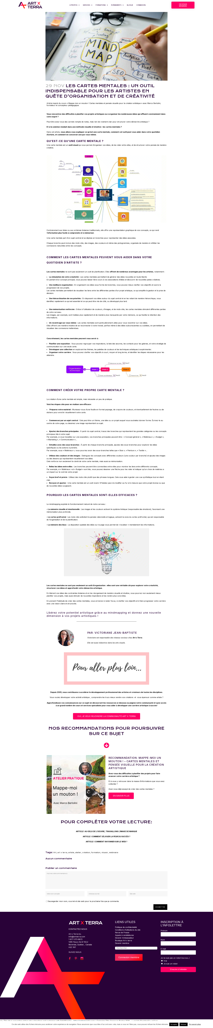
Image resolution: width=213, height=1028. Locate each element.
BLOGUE (130, 5)
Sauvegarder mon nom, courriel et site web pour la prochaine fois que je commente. (83, 901)
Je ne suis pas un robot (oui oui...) (175, 958)
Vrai (165, 961)
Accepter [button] (174, 1024)
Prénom (164, 931)
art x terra (62, 852)
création (86, 852)
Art (54, 852)
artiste (71, 852)
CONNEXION (141, 5)
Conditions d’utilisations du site (127, 930)
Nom (163, 940)
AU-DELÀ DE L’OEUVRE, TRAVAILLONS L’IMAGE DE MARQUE (111, 831)
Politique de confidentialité (126, 927)
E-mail (163, 949)
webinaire (113, 852)
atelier (78, 852)
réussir (105, 852)
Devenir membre (122, 943)
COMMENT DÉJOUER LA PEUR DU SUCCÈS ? (110, 836)
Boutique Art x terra (123, 940)
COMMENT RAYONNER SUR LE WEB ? (110, 841)
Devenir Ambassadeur (124, 938)
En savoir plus (195, 1024)
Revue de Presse (122, 932)
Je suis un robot (170, 964)
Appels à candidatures (124, 935)
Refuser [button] (183, 1024)
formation (95, 852)
